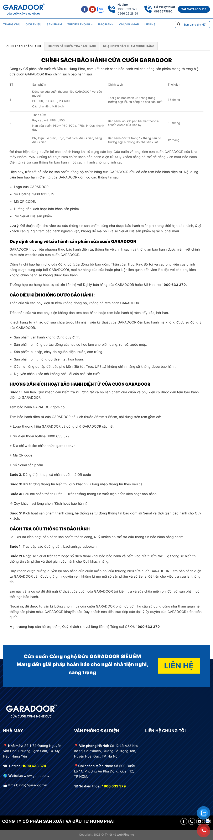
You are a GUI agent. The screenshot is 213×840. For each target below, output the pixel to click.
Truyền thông (78, 24)
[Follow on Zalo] (100, 9)
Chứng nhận (129, 24)
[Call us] (191, 821)
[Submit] (178, 24)
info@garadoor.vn (33, 785)
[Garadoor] (24, 9)
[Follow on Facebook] (84, 9)
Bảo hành (106, 24)
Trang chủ (11, 24)
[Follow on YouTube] (92, 9)
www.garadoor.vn (37, 776)
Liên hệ (150, 24)
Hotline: (15, 766)
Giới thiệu (33, 24)
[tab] (23, 46)
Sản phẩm (54, 24)
